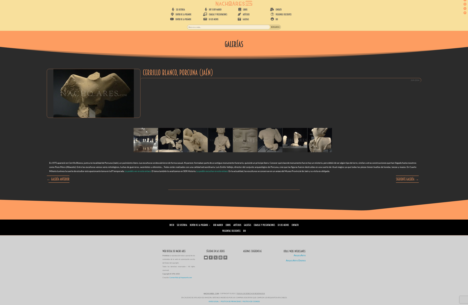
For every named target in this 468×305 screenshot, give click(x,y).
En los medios (283, 225)
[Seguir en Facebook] (211, 257)
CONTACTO (279, 9)
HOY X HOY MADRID (215, 9)
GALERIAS (246, 19)
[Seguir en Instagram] (464, 4)
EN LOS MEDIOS (213, 19)
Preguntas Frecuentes (231, 231)
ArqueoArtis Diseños (296, 260)
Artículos (237, 225)
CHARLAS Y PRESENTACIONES (218, 14)
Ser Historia (182, 225)
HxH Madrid (218, 225)
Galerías (247, 225)
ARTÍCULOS (246, 14)
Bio (244, 231)
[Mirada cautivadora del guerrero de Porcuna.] (245, 140)
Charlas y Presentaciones (264, 225)
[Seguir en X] (464, 8)
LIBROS (245, 9)
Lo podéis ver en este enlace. (138, 171)
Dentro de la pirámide (199, 225)
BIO (277, 19)
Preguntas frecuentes (284, 14)
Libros (228, 225)
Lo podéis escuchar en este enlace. (212, 171)
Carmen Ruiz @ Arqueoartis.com (180, 277)
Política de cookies (251, 301)
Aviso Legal (214, 301)
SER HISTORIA (180, 9)
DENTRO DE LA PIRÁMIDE (183, 14)
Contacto (295, 225)
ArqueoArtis (300, 255)
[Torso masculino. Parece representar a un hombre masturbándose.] (270, 140)
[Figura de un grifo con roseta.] (320, 140)
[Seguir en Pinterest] (464, 12)
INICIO (171, 225)
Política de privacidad (231, 301)
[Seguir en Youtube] (206, 257)
